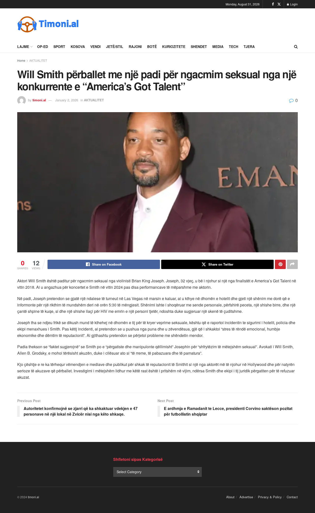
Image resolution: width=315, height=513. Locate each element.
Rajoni (135, 46)
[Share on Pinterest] (280, 264)
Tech (233, 46)
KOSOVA (78, 46)
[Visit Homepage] (48, 24)
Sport (59, 46)
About (230, 497)
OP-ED (42, 46)
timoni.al (39, 100)
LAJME (23, 46)
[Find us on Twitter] (279, 4)
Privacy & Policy (270, 497)
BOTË (152, 46)
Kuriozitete (173, 46)
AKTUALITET (38, 60)
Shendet (199, 46)
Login (293, 4)
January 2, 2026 (66, 100)
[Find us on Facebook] (273, 4)
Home (21, 60)
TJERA (249, 46)
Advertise (246, 497)
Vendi (95, 46)
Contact (292, 497)
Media (217, 46)
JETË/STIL (114, 46)
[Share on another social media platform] (292, 264)
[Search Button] (296, 46)
